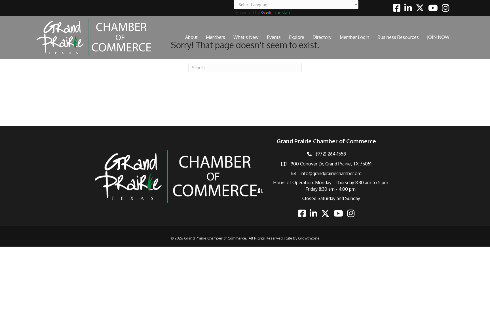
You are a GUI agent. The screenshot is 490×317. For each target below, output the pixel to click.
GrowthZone (309, 238)
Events (274, 37)
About (191, 37)
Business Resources (398, 37)
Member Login (354, 37)
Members (215, 37)
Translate (282, 12)
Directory (321, 37)
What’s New (246, 37)
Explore (296, 37)
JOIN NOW (438, 37)
